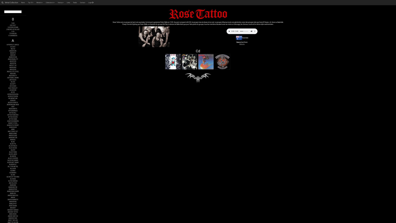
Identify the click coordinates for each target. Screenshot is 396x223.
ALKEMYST (13, 164)
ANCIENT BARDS (12, 210)
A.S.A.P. (12, 47)
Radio (75, 2)
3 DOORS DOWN (13, 27)
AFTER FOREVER (12, 115)
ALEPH (13, 150)
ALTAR (13, 175)
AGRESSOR (13, 127)
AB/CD (13, 49)
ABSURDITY (13, 76)
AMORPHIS (13, 201)
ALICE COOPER (13, 158)
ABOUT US (12, 65)
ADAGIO (13, 100)
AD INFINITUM (12, 98)
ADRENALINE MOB (13, 104)
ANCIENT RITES (13, 212)
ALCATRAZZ (13, 146)
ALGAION (13, 156)
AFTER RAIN (13, 119)
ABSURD (13, 73)
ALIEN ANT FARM (12, 162)
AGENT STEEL (13, 123)
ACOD (13, 92)
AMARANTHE (12, 187)
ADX (12, 106)
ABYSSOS (13, 80)
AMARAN (13, 185)
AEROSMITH (13, 109)
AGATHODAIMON (13, 121)
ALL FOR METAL (13, 166)
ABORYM (13, 63)
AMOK (13, 197)
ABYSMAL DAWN (13, 78)
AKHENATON (13, 137)
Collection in (50, 2)
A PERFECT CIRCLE (13, 45)
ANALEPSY (13, 204)
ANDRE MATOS (13, 216)
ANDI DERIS (13, 214)
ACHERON (13, 90)
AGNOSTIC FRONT (13, 125)
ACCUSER (13, 86)
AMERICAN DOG (13, 195)
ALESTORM (13, 152)
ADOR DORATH (13, 102)
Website (242, 44)
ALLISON (13, 168)
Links (68, 2)
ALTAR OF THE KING (13, 177)
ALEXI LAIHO (13, 154)
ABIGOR (12, 55)
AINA (13, 129)
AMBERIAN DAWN (13, 191)
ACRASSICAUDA (12, 94)
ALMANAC (12, 173)
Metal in (39, 2)
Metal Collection (11, 2)
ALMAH (12, 170)
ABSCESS (13, 69)
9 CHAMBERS (12, 35)
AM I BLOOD (13, 183)
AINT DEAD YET (13, 131)
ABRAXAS (12, 67)
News (23, 2)
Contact (82, 2)
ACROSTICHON (13, 96)
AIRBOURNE (13, 133)
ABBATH (13, 53)
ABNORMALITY (13, 59)
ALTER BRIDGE (13, 181)
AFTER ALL (12, 113)
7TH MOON (12, 33)
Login (90, 2)
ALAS (13, 142)
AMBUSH (13, 193)
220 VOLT (13, 25)
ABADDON (12, 51)
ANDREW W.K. (13, 218)
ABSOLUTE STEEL (13, 71)
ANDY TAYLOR (13, 220)
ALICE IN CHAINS (13, 160)
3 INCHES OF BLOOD (12, 29)
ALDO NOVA (13, 148)
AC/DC (13, 82)
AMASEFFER (13, 189)
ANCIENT (13, 208)
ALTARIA (13, 179)
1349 (13, 23)
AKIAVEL (13, 140)
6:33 (13, 31)
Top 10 (30, 2)
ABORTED (13, 61)
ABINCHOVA (13, 57)
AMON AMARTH (13, 199)
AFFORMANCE (13, 111)
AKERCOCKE (13, 135)
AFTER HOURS (13, 117)
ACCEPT (13, 84)
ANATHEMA (13, 206)
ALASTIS (13, 144)
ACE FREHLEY (12, 88)
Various (60, 2)
